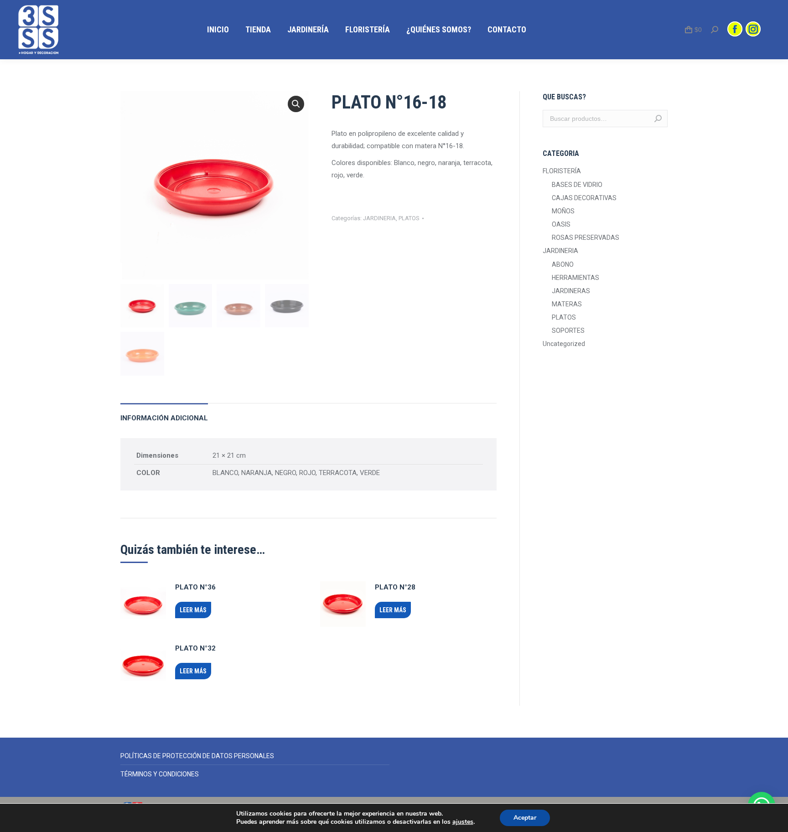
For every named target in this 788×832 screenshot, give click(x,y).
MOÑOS (563, 211)
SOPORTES (568, 330)
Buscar (658, 118)
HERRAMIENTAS (575, 277)
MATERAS (567, 304)
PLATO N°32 (195, 648)
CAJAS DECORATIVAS (584, 198)
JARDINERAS (571, 291)
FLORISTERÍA (562, 171)
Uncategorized (564, 343)
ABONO (563, 264)
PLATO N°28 (395, 587)
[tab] (164, 413)
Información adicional (164, 418)
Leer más (193, 610)
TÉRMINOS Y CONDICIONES (159, 774)
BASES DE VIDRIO (577, 184)
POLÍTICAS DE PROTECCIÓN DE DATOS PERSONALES (197, 756)
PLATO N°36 (195, 587)
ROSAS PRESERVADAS (585, 237)
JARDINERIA (379, 218)
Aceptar (524, 817)
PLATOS (409, 218)
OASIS (561, 224)
